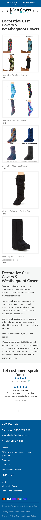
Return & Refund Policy (26, 516)
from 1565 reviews (19, 381)
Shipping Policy (8, 516)
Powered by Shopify (32, 506)
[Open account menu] (33, 11)
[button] (18, 411)
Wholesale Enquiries (10, 486)
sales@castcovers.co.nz (19, 435)
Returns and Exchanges (12, 490)
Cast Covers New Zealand (16, 506)
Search (5, 447)
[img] (20, 378)
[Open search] (7, 11)
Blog (4, 481)
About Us (6, 460)
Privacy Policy (8, 511)
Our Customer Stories (11, 469)
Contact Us (6, 464)
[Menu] (2, 11)
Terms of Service (22, 511)
